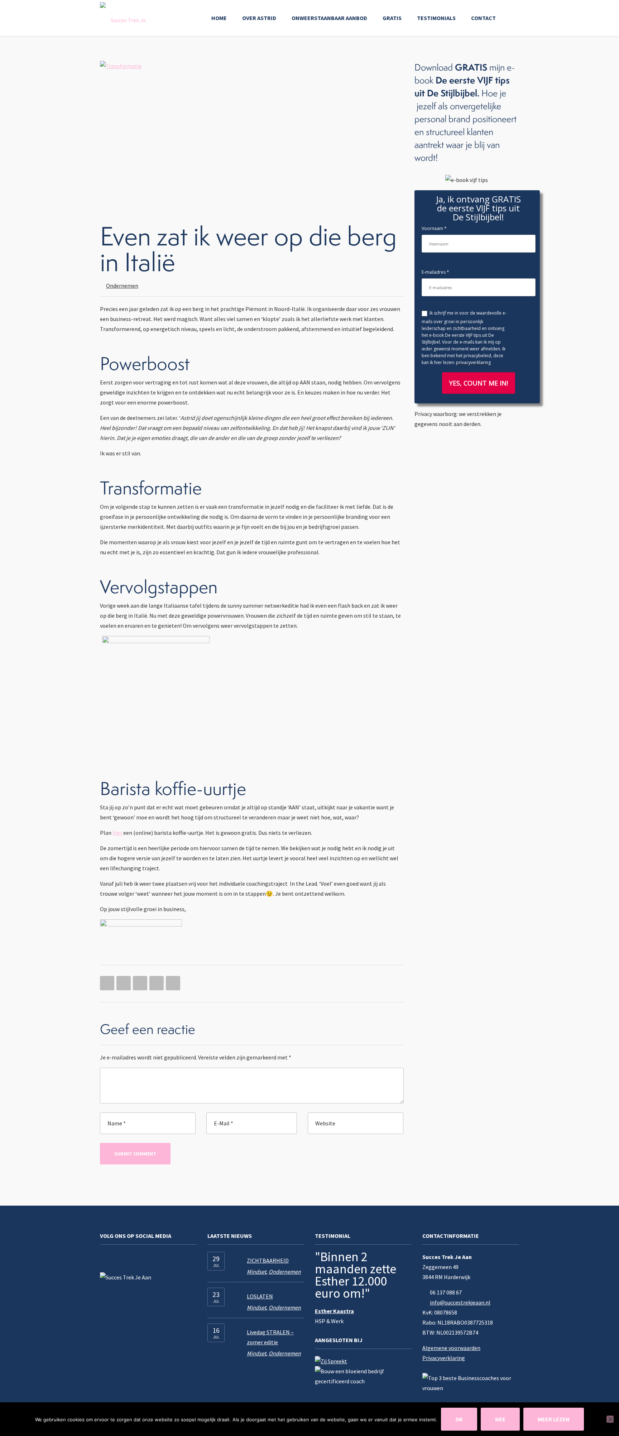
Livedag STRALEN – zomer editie (270, 1337)
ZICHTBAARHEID (268, 1260)
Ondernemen (122, 285)
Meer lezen (554, 1419)
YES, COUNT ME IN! (478, 383)
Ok (459, 1419)
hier (117, 832)
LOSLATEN (260, 1296)
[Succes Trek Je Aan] (125, 18)
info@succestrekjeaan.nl (460, 1302)
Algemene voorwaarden (451, 1347)
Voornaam (432, 228)
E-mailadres (434, 272)
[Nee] (610, 1419)
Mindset (256, 1271)
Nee (500, 1419)
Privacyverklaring (443, 1357)
